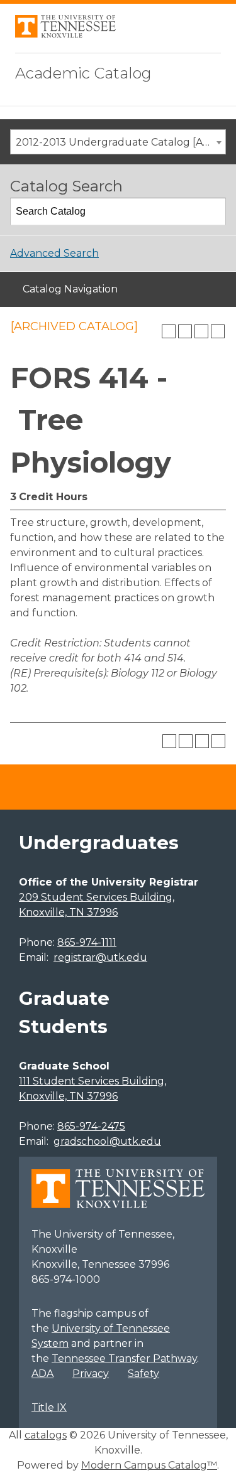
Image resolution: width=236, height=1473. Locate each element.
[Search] (212, 211)
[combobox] (118, 141)
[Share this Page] (185, 331)
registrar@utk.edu (100, 957)
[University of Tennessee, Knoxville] (65, 34)
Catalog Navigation (70, 289)
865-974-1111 (86, 942)
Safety (143, 1373)
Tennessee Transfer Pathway (124, 1358)
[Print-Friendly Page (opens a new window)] (201, 331)
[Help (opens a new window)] (218, 331)
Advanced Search (54, 253)
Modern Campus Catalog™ (149, 1465)
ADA (42, 1373)
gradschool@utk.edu (107, 1141)
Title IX (49, 1407)
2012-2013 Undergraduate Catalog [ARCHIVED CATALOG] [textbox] (120, 142)
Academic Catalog (83, 73)
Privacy (90, 1373)
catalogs (46, 1435)
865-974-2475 (91, 1126)
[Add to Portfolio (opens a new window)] (169, 331)
